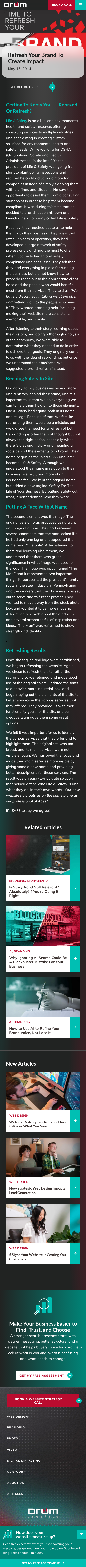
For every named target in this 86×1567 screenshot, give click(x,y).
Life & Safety (16, 120)
